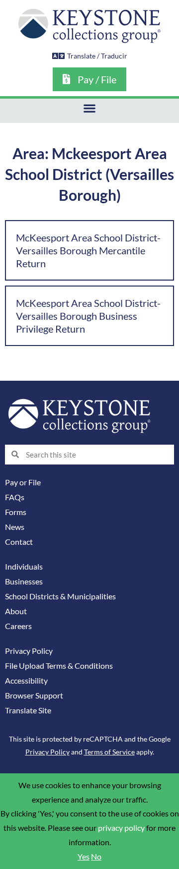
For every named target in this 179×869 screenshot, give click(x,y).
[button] (89, 108)
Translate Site (28, 710)
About (16, 611)
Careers (18, 626)
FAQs (14, 497)
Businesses (24, 581)
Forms (15, 512)
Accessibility (26, 680)
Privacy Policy (29, 650)
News (14, 526)
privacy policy (121, 827)
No (96, 856)
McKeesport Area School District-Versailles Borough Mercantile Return (88, 250)
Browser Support (34, 695)
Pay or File (23, 482)
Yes (84, 856)
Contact (19, 541)
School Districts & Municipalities (60, 596)
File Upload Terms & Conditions (59, 665)
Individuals (24, 566)
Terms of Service (109, 752)
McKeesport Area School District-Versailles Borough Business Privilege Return (88, 316)
